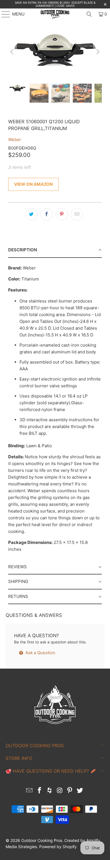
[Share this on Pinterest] (62, 214)
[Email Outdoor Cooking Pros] (29, 791)
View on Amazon (33, 184)
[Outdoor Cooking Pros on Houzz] (49, 791)
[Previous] (12, 51)
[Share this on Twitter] (31, 214)
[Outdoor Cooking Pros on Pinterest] (70, 791)
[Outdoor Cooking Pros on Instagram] (60, 791)
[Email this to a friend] (77, 214)
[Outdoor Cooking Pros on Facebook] (40, 791)
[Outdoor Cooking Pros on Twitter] (80, 791)
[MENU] (3, 14)
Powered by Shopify (58, 846)
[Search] (89, 14)
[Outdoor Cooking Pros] (55, 14)
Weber (14, 139)
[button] (55, 250)
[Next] (97, 51)
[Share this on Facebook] (46, 214)
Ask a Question (39, 652)
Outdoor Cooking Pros (41, 840)
